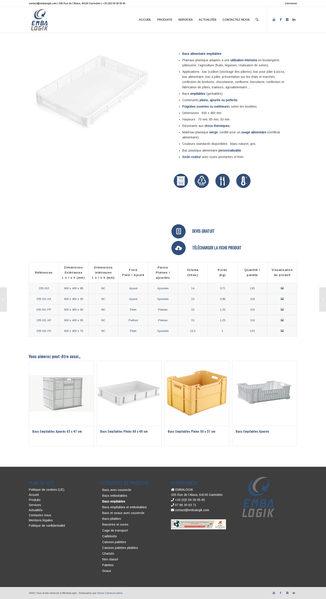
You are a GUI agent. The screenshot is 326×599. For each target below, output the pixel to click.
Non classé (110, 559)
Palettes (108, 565)
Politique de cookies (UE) (46, 489)
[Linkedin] (294, 19)
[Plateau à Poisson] (3, 299)
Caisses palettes (114, 542)
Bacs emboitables (114, 495)
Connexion (291, 3)
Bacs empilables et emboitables (124, 507)
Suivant (145, 91)
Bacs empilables (113, 501)
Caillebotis (109, 536)
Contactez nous (40, 515)
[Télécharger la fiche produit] (178, 248)
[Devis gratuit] (178, 231)
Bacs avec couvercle (116, 490)
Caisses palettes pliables (120, 548)
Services (35, 505)
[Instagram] (287, 19)
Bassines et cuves (115, 524)
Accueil (34, 495)
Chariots (108, 553)
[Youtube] (274, 19)
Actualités (36, 510)
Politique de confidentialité (47, 525)
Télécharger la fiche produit (217, 247)
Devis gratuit (203, 231)
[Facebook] (280, 19)
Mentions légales (41, 520)
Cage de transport (115, 530)
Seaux (106, 571)
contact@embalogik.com (191, 510)
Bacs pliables (111, 518)
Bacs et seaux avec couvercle (123, 513)
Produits (35, 500)
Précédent (38, 91)
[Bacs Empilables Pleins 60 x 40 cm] (322, 299)
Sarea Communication (110, 593)
